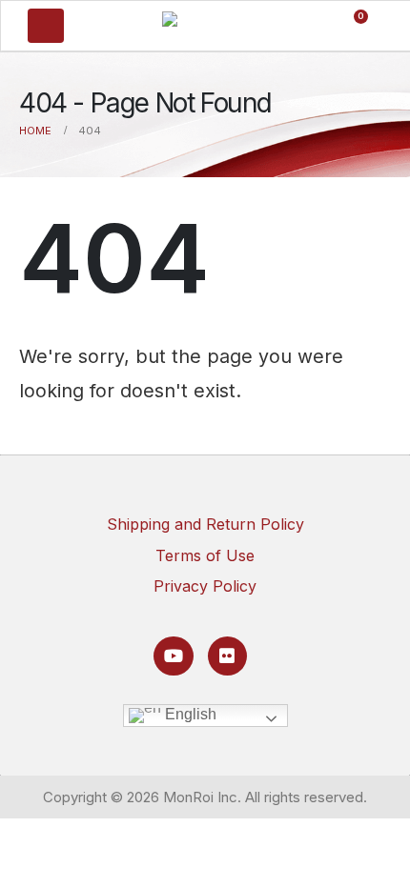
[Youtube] (173, 656)
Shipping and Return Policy (205, 524)
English (188, 714)
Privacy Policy (205, 585)
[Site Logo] (202, 23)
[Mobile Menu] (46, 26)
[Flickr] (227, 656)
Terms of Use (205, 555)
